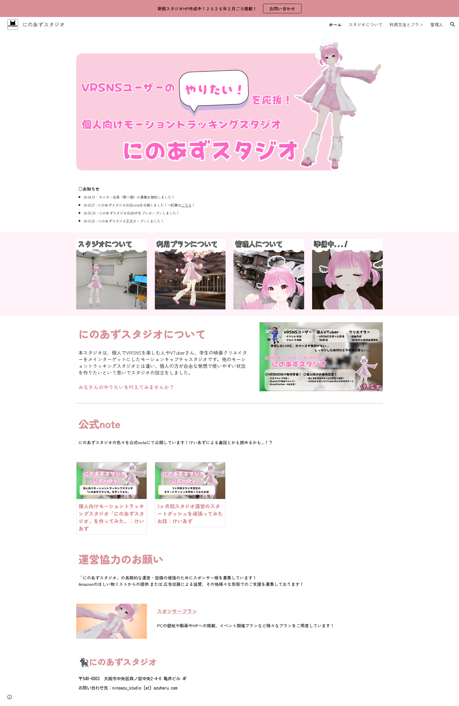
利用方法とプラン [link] (406, 24)
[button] (452, 24)
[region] (229, 8)
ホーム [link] (335, 24)
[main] (151, 204)
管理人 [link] (436, 24)
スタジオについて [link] (365, 24)
